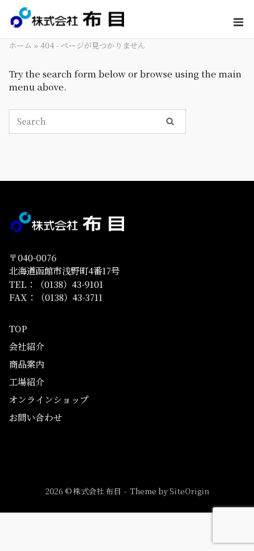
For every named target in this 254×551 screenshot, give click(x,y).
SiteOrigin (189, 491)
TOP (18, 328)
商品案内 (26, 364)
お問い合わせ (35, 417)
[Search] (170, 120)
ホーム (20, 45)
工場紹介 (26, 381)
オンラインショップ (49, 399)
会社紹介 (26, 346)
